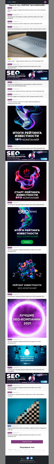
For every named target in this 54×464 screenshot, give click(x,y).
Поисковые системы (35, 449)
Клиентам (43, 449)
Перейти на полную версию (27, 460)
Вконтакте (30, 453)
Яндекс (15, 449)
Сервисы (40, 449)
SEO (24, 449)
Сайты (41, 452)
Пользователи (26, 453)
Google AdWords (10, 452)
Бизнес (36, 452)
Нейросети (34, 452)
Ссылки (17, 452)
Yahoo (24, 452)
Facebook (44, 452)
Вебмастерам (20, 449)
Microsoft (23, 453)
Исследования (28, 449)
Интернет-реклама (21, 452)
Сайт (38, 452)
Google (10, 449)
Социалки (14, 452)
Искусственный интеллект (28, 452)
